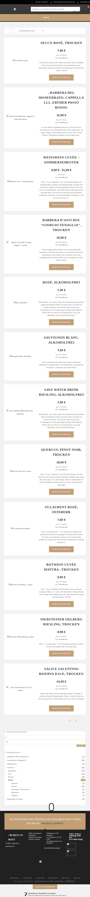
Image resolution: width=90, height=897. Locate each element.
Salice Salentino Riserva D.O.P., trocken (61, 671)
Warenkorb (86, 11)
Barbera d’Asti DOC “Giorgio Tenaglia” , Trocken (61, 225)
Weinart (10, 780)
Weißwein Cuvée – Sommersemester (61, 160)
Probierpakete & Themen (15, 799)
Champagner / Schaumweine (20, 789)
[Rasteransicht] (8, 31)
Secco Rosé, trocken (61, 43)
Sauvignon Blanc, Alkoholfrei (61, 340)
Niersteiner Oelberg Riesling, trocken (61, 621)
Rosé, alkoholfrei (61, 282)
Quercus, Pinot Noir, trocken (61, 452)
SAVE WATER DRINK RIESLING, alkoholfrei (61, 392)
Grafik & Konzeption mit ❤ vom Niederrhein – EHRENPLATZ (55, 881)
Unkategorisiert (12, 764)
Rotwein (14, 786)
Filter (81, 746)
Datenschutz (65, 878)
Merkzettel (80, 11)
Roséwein (14, 783)
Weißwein (14, 795)
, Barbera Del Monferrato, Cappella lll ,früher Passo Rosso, (61, 100)
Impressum (76, 878)
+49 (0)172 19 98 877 (52, 823)
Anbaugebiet (12, 771)
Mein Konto (74, 11)
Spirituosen (15, 792)
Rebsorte (11, 777)
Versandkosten (63, 58)
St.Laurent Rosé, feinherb (61, 509)
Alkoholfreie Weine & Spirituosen (18, 757)
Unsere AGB (40, 878)
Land (9, 774)
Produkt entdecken (61, 77)
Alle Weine (10, 767)
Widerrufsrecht (52, 878)
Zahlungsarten (14, 878)
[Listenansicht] (13, 31)
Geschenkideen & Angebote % (16, 760)
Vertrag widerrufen (45, 887)
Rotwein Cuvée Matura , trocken (61, 567)
